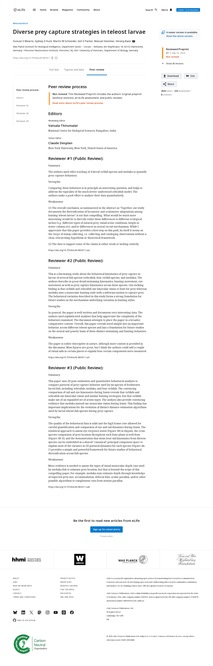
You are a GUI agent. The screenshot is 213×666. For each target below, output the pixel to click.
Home (43, 9)
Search (149, 9)
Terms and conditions (24, 597)
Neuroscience (20, 23)
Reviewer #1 (22, 105)
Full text (54, 69)
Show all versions (175, 63)
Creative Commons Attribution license (166, 636)
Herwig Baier (125, 41)
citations (166, 94)
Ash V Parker (85, 41)
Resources (65, 593)
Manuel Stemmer (104, 41)
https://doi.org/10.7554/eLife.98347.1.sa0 (69, 486)
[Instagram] (47, 613)
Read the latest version (179, 36)
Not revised (172, 56)
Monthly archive (69, 586)
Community (83, 9)
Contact (17, 593)
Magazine (67, 9)
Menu (32, 10)
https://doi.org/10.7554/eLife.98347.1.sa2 (69, 250)
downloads (182, 90)
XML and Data (66, 597)
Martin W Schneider (65, 41)
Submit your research (188, 10)
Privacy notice (106, 536)
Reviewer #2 (22, 113)
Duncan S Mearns (23, 41)
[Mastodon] (39, 613)
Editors (20, 97)
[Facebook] (72, 613)
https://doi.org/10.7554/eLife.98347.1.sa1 (69, 357)
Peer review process (27, 89)
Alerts (164, 9)
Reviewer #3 (22, 121)
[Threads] (64, 613)
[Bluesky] (15, 613)
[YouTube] (55, 613)
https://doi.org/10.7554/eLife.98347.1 (31, 57)
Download (173, 75)
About (96, 9)
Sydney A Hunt (43, 41)
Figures (68, 69)
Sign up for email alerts (106, 529)
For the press (67, 589)
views (166, 90)
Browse (54, 9)
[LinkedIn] (23, 613)
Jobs (15, 582)
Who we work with (22, 586)
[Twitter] (31, 613)
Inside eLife (65, 582)
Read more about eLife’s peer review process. (78, 103)
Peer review (97, 69)
